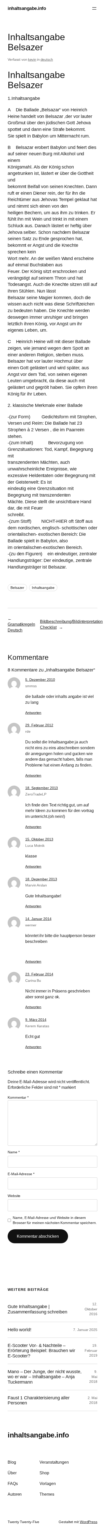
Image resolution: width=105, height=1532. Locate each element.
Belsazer (17, 588)
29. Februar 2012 (39, 725)
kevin (32, 59)
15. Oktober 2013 (39, 839)
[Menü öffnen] (94, 8)
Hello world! (19, 1329)
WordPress (88, 1522)
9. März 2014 (35, 1020)
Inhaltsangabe (43, 588)
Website (14, 1196)
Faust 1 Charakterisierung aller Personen (39, 1400)
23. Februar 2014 (39, 974)
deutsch (47, 59)
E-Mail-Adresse (21, 1174)
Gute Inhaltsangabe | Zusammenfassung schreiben (37, 1309)
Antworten (33, 713)
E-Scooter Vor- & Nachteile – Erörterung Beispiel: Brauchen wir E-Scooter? (41, 1350)
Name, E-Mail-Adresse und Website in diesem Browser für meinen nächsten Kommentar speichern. (55, 1220)
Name (13, 1152)
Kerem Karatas (37, 1026)
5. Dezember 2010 (40, 680)
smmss (31, 686)
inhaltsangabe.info (27, 8)
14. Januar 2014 (38, 919)
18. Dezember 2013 (41, 879)
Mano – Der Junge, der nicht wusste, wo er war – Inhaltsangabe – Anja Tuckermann (45, 1377)
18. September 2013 (41, 788)
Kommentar (18, 1097)
